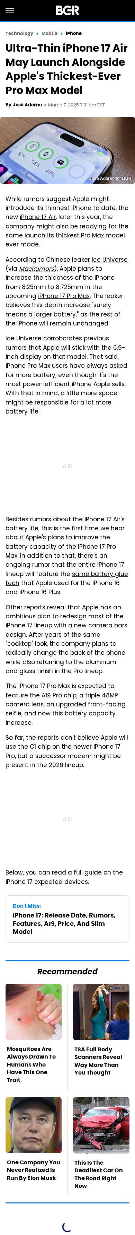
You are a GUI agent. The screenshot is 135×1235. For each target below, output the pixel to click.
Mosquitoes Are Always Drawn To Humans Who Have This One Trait (31, 1064)
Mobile (49, 33)
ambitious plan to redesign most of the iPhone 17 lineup (65, 621)
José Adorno (27, 105)
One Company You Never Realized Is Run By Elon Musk (33, 1170)
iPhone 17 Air (38, 218)
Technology (19, 33)
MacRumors (36, 269)
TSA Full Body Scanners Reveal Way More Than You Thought (98, 1061)
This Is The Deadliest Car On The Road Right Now (98, 1174)
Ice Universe (110, 260)
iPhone (74, 33)
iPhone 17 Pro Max (64, 297)
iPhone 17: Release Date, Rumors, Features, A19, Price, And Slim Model (64, 923)
